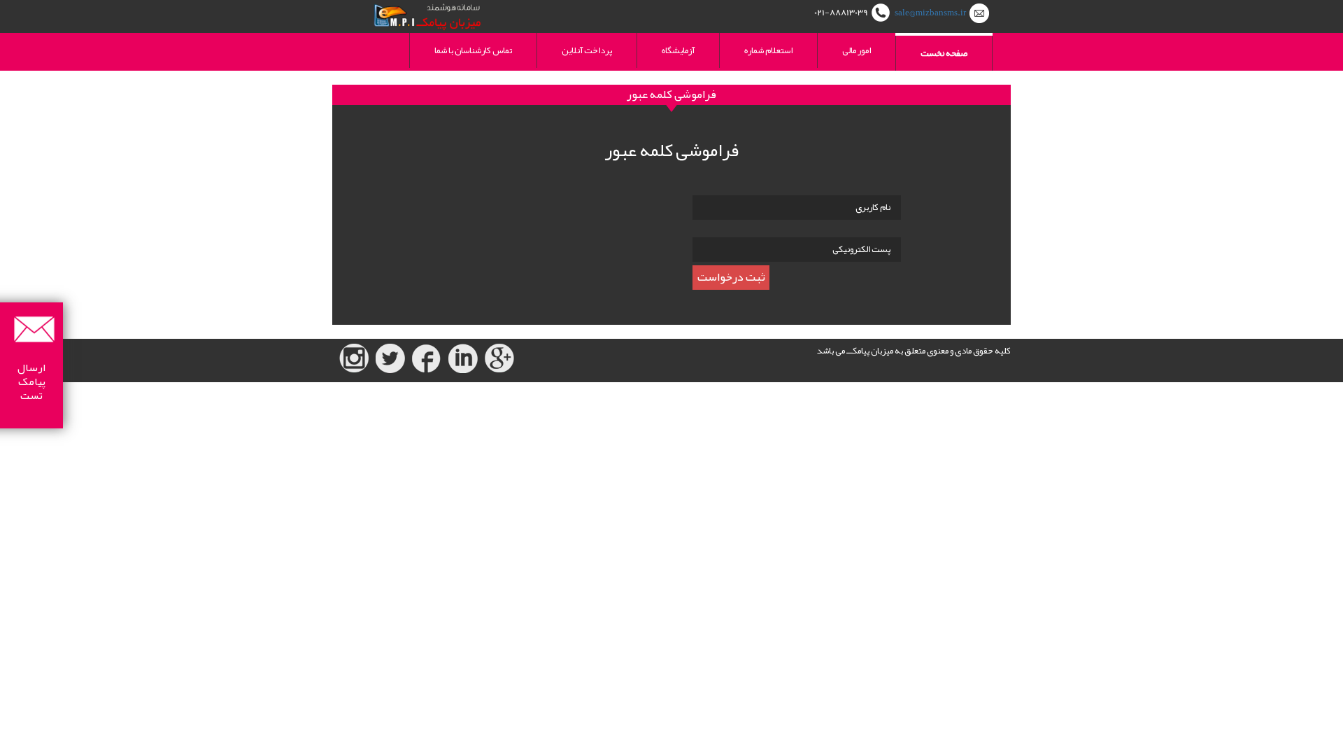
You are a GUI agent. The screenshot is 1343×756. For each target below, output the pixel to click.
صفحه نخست (944, 53)
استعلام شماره (768, 50)
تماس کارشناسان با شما (473, 50)
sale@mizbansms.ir (930, 13)
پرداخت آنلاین (587, 50)
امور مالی (856, 50)
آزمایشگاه (678, 50)
